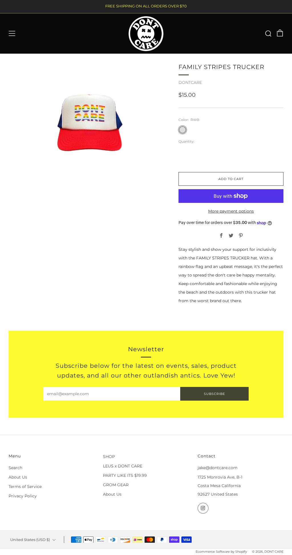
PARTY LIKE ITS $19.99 (125, 475)
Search (15, 467)
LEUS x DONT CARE (122, 466)
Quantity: (186, 141)
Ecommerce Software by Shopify (221, 552)
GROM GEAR (116, 484)
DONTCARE (190, 82)
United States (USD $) (30, 540)
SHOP (109, 456)
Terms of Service (25, 486)
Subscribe (214, 394)
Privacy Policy (23, 496)
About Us (18, 477)
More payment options (231, 211)
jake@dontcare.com (218, 467)
